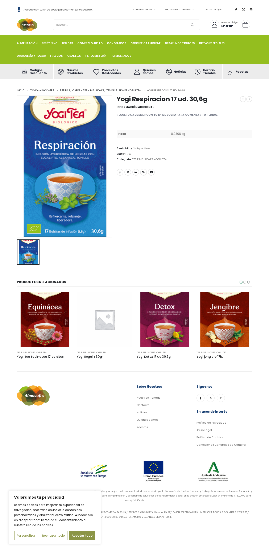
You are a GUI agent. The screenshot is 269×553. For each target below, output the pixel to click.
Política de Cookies (209, 437)
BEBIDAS (67, 43)
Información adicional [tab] (135, 107)
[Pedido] (246, 24)
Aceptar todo (82, 535)
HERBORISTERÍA (95, 56)
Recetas (142, 427)
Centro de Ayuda (214, 9)
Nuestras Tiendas (144, 9)
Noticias (142, 412)
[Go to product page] (45, 319)
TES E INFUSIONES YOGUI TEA (149, 159)
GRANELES (74, 56)
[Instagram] (251, 10)
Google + (143, 172)
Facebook (120, 172)
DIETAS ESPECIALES (212, 43)
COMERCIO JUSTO (90, 43)
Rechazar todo (53, 535)
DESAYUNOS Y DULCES (180, 43)
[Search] (192, 25)
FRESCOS (56, 56)
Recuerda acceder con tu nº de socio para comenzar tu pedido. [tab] (167, 115)
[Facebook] (236, 10)
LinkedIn (135, 172)
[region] (54, 517)
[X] (243, 10)
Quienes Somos (147, 420)
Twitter (127, 172)
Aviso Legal (204, 430)
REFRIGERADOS (121, 56)
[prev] (243, 99)
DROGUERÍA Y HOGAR (31, 56)
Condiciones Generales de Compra (221, 445)
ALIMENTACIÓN (27, 43)
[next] (249, 99)
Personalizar (26, 535)
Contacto (143, 405)
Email (151, 172)
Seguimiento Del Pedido (179, 9)
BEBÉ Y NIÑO (50, 43)
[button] (241, 282)
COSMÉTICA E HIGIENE (145, 43)
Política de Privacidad (211, 423)
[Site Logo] (27, 24)
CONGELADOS (116, 43)
